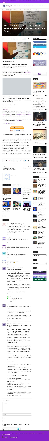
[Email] (23, 39)
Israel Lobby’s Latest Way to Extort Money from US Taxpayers (9, 169)
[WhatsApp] (12, 39)
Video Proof (5, 109)
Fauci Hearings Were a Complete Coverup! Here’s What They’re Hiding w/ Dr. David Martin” (6, 211)
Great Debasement (27, 168)
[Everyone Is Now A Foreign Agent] (39, 149)
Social (36, 5)
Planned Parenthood (11, 115)
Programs (31, 5)
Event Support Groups (9, 0)
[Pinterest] (9, 39)
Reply (7, 234)
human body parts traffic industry (24, 114)
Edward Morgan (35, 109)
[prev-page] (3, 215)
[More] (28, 39)
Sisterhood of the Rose (17, 0)
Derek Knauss (7, 33)
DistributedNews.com (10, 123)
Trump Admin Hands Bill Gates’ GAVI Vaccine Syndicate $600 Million (27, 209)
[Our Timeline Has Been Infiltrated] (35, 181)
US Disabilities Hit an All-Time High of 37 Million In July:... (41, 203)
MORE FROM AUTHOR (16, 185)
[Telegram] (25, 39)
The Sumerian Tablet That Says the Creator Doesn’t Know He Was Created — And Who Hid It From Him (7, 197)
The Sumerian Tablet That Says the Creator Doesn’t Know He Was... (42, 185)
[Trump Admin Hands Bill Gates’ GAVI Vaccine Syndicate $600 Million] (27, 204)
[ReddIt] (15, 39)
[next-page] (5, 215)
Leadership (40, 0)
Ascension (4, 0)
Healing (22, 0)
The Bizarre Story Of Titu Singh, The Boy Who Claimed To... (39, 169)
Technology (33, 0)
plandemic (19, 120)
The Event (20, 5)
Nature (44, 0)
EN (4, 2)
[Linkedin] (17, 39)
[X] (6, 39)
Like (45, 42)
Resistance (26, 5)
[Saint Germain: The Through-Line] (17, 191)
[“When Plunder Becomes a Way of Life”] (39, 134)
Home (16, 5)
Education (7, 9)
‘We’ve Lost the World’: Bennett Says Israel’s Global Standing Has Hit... (39, 124)
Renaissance (28, 0)
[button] (45, 5)
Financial (37, 0)
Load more (39, 247)
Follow (44, 44)
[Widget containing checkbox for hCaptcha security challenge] (12, 430)
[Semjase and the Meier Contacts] (35, 237)
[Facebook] (4, 39)
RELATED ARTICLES (7, 185)
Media (25, 0)
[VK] (20, 39)
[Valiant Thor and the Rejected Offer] (17, 204)
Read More (39, 74)
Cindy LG (34, 95)
